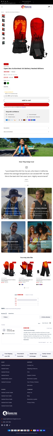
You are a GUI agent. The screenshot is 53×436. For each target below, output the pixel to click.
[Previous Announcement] (19, 2)
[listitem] (26, 2)
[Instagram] (4, 425)
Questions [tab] (11, 314)
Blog (28, 396)
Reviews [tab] (4, 314)
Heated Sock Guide (6, 402)
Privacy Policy (31, 402)
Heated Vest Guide (6, 396)
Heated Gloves (5, 372)
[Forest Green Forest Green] (8, 83)
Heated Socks (5, 375)
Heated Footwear (6, 382)
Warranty (29, 385)
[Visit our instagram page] (4, 1)
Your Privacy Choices (33, 382)
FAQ (28, 372)
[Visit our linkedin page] (6, 1)
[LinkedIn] (7, 425)
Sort (39, 323)
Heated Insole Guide (6, 406)
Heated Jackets (5, 365)
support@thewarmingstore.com (8, 3)
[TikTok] (9, 425)
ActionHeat (6, 66)
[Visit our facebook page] (2, 1)
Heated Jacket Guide (7, 392)
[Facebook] (2, 425)
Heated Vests (5, 368)
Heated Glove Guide (6, 399)
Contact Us (30, 365)
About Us (29, 392)
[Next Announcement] (33, 2)
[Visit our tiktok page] (8, 1)
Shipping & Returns (32, 368)
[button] (9, 72)
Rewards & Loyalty (32, 378)
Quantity (6, 86)
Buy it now (26, 104)
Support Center (31, 375)
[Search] (51, 7)
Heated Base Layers (6, 378)
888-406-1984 (7, 422)
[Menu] (2, 7)
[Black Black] (5, 83)
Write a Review (47, 317)
